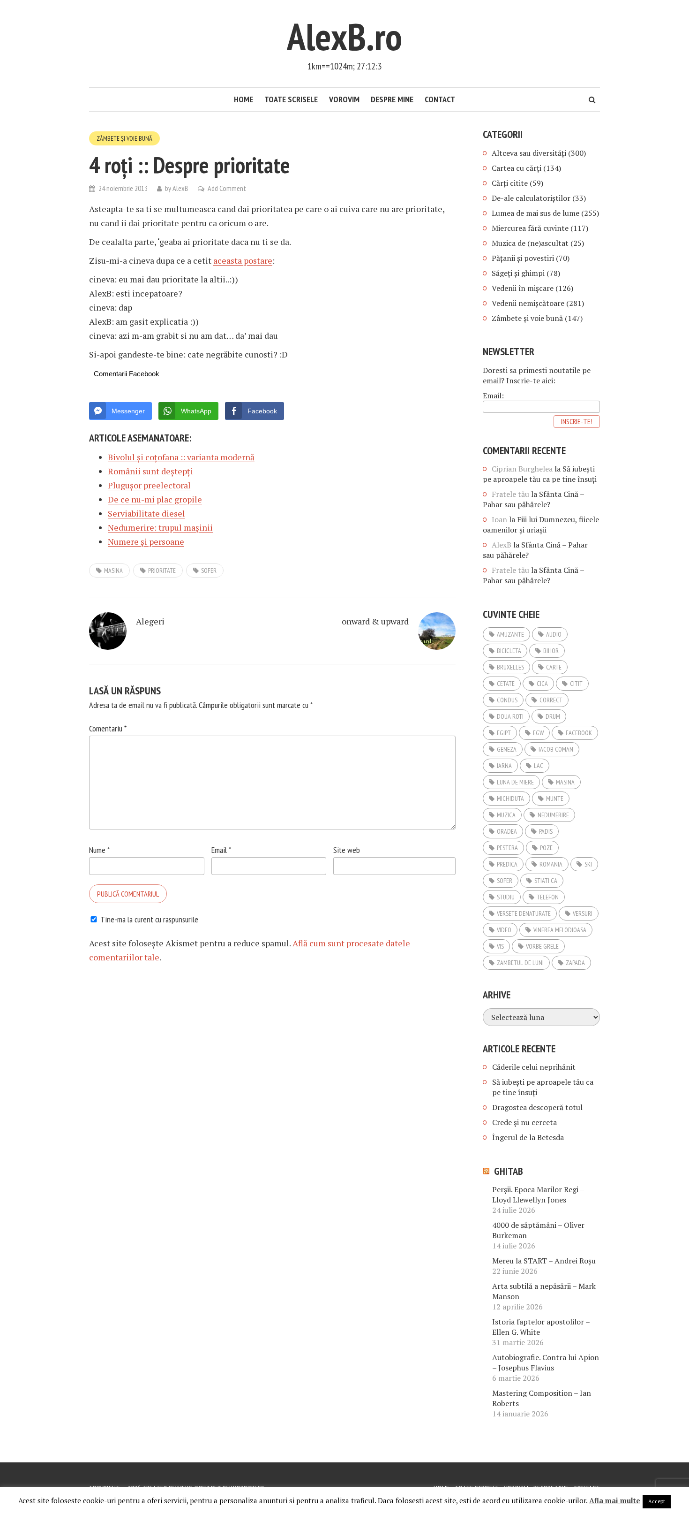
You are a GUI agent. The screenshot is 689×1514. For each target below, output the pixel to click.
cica (542, 683)
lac (538, 765)
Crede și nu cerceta (524, 1122)
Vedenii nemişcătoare (528, 303)
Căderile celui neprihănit (534, 1067)
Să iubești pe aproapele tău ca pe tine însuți (540, 474)
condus (507, 700)
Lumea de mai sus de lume (535, 213)
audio (554, 634)
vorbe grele (542, 946)
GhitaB (508, 1171)
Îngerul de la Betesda (528, 1137)
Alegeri (150, 621)
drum (553, 716)
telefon (548, 897)
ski (588, 864)
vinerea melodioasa (559, 930)
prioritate (162, 570)
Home (243, 99)
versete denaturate (524, 913)
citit (576, 683)
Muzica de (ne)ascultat (530, 243)
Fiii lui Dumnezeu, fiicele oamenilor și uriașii (541, 524)
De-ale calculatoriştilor (531, 198)
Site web (346, 849)
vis (500, 946)
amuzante (510, 634)
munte (554, 798)
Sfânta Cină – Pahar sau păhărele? (533, 499)
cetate (506, 683)
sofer (209, 570)
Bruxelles (510, 667)
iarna (504, 765)
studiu (506, 897)
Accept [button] (656, 1501)
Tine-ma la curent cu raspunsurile (149, 919)
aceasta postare (242, 260)
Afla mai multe (614, 1500)
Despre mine (392, 99)
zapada (575, 963)
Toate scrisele (291, 99)
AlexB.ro (344, 36)
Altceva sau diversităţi (529, 153)
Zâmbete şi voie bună (124, 138)
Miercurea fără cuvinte (530, 228)
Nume (99, 849)
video (504, 930)
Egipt (504, 733)
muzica (506, 815)
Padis (546, 831)
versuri (582, 913)
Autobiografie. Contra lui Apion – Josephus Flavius (545, 1362)
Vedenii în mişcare (523, 288)
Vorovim (344, 99)
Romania (550, 864)
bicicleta (509, 651)
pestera (507, 848)
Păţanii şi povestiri (523, 258)
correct (550, 700)
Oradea (507, 831)
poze (546, 848)
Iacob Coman (556, 749)
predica (507, 864)
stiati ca (545, 880)
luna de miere (515, 782)
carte (554, 667)
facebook (579, 733)
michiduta (510, 798)
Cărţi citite (510, 183)
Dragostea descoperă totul (537, 1107)
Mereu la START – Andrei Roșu (544, 1260)
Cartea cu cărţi (516, 168)
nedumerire (553, 815)
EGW (538, 733)
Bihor (551, 651)
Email (221, 849)
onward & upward (375, 621)
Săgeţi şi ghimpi (518, 273)
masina (113, 570)
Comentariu (108, 728)
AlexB (180, 188)
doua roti (510, 716)
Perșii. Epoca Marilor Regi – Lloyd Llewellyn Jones (538, 1194)
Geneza (507, 749)
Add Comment (227, 188)
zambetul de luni (520, 963)
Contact (440, 99)
